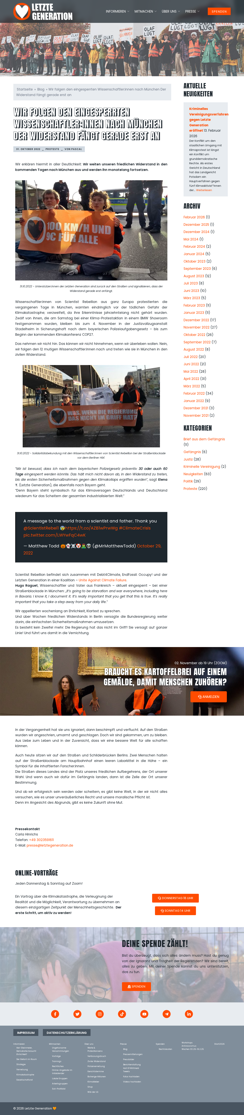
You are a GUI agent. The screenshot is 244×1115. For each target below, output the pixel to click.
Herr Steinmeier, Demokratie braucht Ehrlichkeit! (26, 1047)
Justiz (188, 459)
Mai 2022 (191, 371)
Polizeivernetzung (96, 1066)
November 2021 (196, 415)
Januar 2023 (194, 312)
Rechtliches (58, 1066)
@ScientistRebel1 (41, 528)
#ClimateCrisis (135, 528)
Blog (40, 89)
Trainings (56, 1061)
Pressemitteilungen (133, 1054)
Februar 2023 (194, 305)
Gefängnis (192, 452)
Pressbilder (128, 1059)
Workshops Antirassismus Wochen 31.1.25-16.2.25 (193, 1042)
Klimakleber (93, 1081)
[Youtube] (144, 1014)
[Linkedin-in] (189, 1014)
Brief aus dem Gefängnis (204, 439)
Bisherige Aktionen (96, 1076)
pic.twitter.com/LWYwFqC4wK (54, 535)
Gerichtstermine (95, 1071)
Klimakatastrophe (25, 1074)
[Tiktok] (122, 1014)
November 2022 (196, 327)
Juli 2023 (191, 283)
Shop (90, 1086)
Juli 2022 (191, 357)
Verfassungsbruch (96, 1056)
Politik (188, 481)
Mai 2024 (191, 239)
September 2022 (197, 342)
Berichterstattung (132, 1064)
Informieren (116, 11)
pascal (76, 149)
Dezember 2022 (196, 320)
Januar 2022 (194, 401)
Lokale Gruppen (59, 1078)
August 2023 (194, 276)
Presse (190, 11)
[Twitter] (77, 1014)
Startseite (25, 89)
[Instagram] (100, 1014)
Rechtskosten (165, 1049)
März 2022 (192, 386)
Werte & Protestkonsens (95, 1047)
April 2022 (191, 378)
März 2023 (192, 298)
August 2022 (194, 349)
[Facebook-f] (55, 1014)
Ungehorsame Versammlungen (60, 1047)
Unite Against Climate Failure (102, 580)
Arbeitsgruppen (60, 1083)
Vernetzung (22, 1069)
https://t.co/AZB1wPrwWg (91, 528)
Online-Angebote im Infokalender (62, 1070)
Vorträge (56, 1056)
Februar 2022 (194, 393)
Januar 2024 (194, 254)
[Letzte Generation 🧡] (42, 11)
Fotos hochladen (131, 1076)
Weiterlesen (204, 190)
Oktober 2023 (194, 261)
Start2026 (219, 1044)
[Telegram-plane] (167, 1014)
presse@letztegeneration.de (50, 845)
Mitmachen (144, 11)
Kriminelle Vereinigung (202, 466)
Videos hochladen (132, 1081)
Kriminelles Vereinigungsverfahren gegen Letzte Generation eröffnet (209, 120)
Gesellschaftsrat (24, 1079)
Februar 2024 (194, 246)
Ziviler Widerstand (96, 1061)
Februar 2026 (194, 217)
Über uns (169, 11)
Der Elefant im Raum (26, 1059)
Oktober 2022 (194, 334)
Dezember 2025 (196, 224)
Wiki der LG (92, 1092)
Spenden (219, 11)
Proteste (52, 149)
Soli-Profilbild (58, 1088)
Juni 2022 (191, 364)
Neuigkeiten (193, 474)
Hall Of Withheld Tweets (131, 1068)
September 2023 (197, 268)
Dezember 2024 (196, 232)
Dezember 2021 (196, 408)
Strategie (21, 1064)
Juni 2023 (191, 290)
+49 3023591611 (41, 840)
